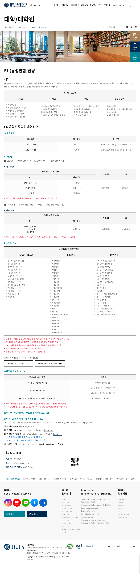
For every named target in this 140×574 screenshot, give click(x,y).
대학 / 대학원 (90, 546)
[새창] (8, 500)
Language (36, 5)
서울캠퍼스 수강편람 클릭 (16, 363)
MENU (135, 58)
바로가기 (47, 430)
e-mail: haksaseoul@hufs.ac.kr (51, 444)
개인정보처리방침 (13, 479)
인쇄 (135, 27)
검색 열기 (129, 5)
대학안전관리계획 (59, 479)
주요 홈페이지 (118, 546)
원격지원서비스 (86, 479)
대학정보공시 (44, 479)
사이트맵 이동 (134, 5)
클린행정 (73, 479)
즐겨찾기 (126, 27)
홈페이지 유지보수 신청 (104, 479)
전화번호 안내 (10, 514)
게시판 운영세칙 (29, 479)
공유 (131, 27)
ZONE (135, 38)
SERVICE (135, 48)
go (109, 546)
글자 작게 (121, 27)
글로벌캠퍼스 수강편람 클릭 (47, 363)
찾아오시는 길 (122, 479)
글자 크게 (117, 27)
